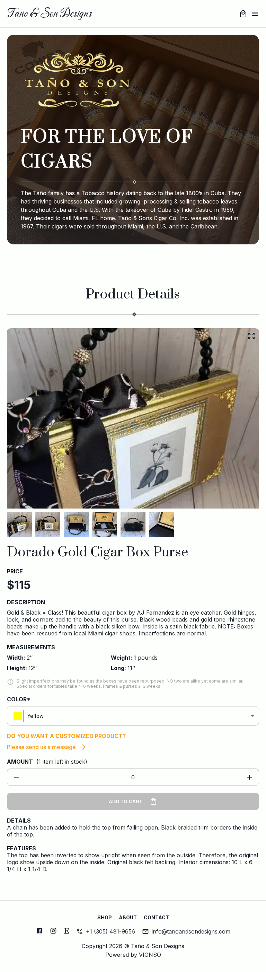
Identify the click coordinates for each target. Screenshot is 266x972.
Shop (104, 917)
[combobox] (133, 716)
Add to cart (125, 801)
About (128, 917)
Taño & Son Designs (49, 14)
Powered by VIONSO (133, 954)
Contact (156, 917)
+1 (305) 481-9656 (110, 931)
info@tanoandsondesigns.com (191, 931)
